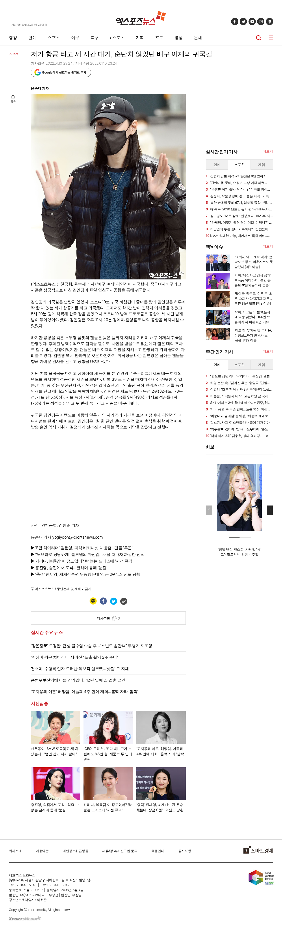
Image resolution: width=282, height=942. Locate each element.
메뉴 (271, 38)
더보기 (268, 151)
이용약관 (42, 851)
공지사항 (184, 851)
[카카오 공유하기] (93, 601)
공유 (13, 101)
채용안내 (157, 851)
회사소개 (15, 851)
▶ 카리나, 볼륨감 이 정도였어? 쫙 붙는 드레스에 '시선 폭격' (82, 561)
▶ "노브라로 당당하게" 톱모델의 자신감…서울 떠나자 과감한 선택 (88, 554)
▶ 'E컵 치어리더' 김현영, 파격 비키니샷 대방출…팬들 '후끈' (82, 547)
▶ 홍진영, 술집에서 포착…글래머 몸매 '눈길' (69, 567)
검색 (259, 38)
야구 (75, 37)
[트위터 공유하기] (113, 601)
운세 (198, 37)
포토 (159, 37)
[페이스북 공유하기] (103, 601)
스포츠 (54, 37)
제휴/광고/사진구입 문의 (119, 851)
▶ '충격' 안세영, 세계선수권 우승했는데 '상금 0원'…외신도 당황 (85, 574)
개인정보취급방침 (75, 851)
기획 (140, 37)
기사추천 (108, 618)
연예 (32, 37)
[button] (270, 510)
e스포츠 (117, 37)
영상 (178, 37)
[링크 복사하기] (123, 601)
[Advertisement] (239, 636)
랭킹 (13, 37)
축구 (95, 37)
